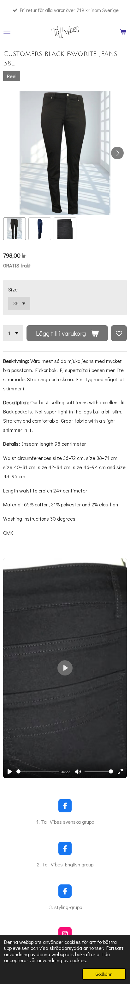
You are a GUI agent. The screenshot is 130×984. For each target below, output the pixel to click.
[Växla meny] (7, 32)
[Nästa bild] (117, 153)
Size (13, 289)
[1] (13, 333)
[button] (14, 228)
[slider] (37, 771)
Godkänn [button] (104, 974)
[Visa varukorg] (123, 32)
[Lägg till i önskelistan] (119, 333)
